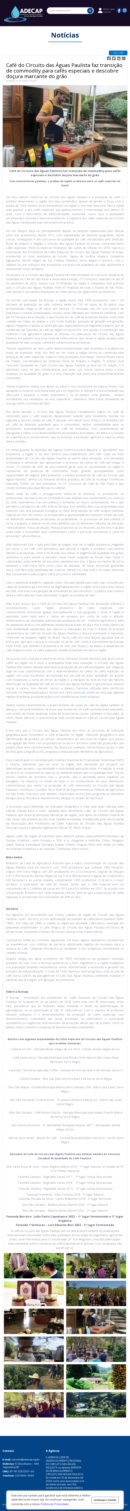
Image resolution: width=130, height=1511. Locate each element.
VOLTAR (118, 53)
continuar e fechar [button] (104, 1500)
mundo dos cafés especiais (67, 692)
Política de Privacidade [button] (55, 1504)
